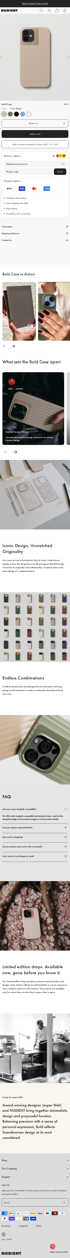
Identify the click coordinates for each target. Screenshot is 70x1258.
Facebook (6, 1225)
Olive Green (10, 114)
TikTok (38, 1225)
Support (6, 1176)
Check (60, 171)
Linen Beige (4, 114)
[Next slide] (13, 346)
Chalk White (28, 114)
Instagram (23, 1225)
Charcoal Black (16, 114)
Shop (4, 1160)
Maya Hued (22, 114)
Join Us (5, 1185)
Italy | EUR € (7, 1239)
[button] (41, 10)
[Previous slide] (4, 346)
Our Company (9, 1168)
